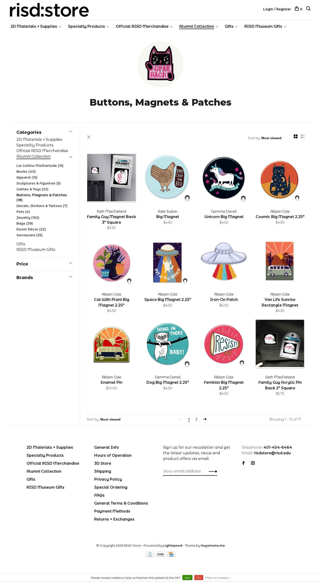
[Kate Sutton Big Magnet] (167, 179)
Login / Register (277, 9)
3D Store (102, 463)
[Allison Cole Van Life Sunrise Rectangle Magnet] (280, 262)
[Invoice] (150, 555)
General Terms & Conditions (121, 503)
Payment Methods (112, 511)
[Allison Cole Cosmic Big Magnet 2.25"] (280, 179)
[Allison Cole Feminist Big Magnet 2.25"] (223, 344)
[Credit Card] (171, 555)
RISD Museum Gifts (263, 26)
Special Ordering (110, 487)
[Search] (309, 9)
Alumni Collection (196, 26)
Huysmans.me (213, 545)
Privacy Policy (108, 479)
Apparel (26, 177)
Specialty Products (86, 26)
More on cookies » (217, 577)
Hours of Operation (113, 455)
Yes (187, 577)
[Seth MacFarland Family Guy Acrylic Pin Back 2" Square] (280, 344)
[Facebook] (243, 463)
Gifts (229, 26)
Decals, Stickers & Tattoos (41, 206)
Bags (24, 223)
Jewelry (27, 217)
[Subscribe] (211, 471)
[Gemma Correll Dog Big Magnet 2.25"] (167, 344)
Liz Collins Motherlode (39, 166)
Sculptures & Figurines (38, 183)
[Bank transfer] (161, 555)
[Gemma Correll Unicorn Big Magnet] (223, 179)
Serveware (29, 235)
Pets (23, 212)
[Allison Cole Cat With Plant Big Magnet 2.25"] (111, 262)
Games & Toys (32, 189)
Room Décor (31, 229)
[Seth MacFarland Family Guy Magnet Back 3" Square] (111, 179)
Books (26, 171)
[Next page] (205, 419)
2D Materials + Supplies (34, 26)
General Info (106, 447)
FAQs (99, 495)
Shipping (102, 471)
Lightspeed (172, 545)
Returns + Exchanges (114, 519)
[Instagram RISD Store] (253, 463)
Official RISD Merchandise (142, 26)
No (199, 577)
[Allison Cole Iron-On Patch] (223, 262)
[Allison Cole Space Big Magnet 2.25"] (167, 262)
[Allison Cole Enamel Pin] (111, 344)
